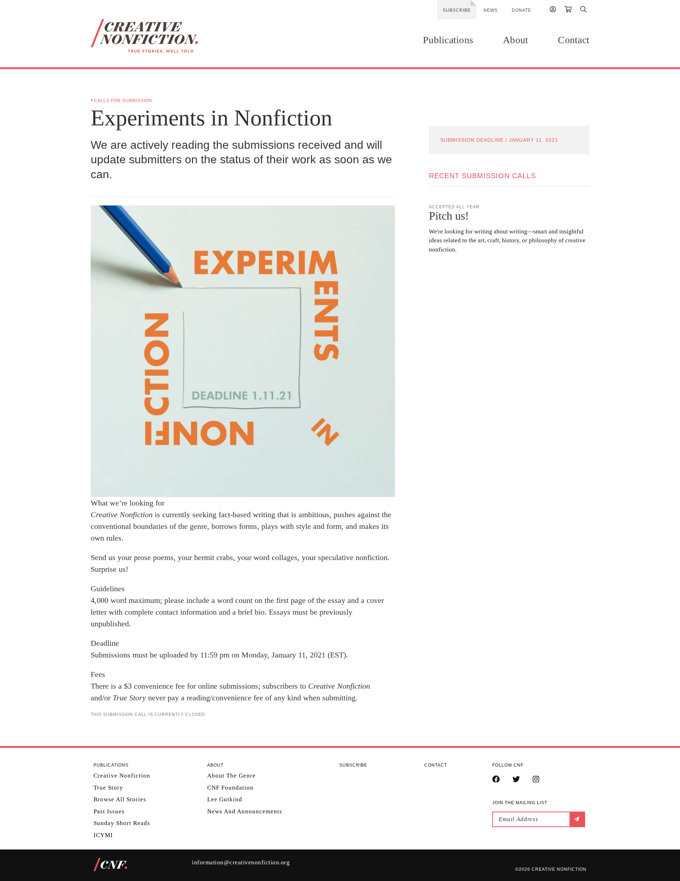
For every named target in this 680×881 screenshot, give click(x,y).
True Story (108, 787)
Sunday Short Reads (122, 823)
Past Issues (109, 811)
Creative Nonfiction (122, 775)
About (515, 39)
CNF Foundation (230, 787)
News (490, 10)
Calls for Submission (122, 100)
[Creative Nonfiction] (165, 36)
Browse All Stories (120, 799)
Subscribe (457, 10)
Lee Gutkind (224, 799)
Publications (448, 39)
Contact (573, 39)
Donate (521, 10)
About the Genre (231, 775)
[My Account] (553, 10)
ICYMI (103, 835)
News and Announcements (244, 811)
